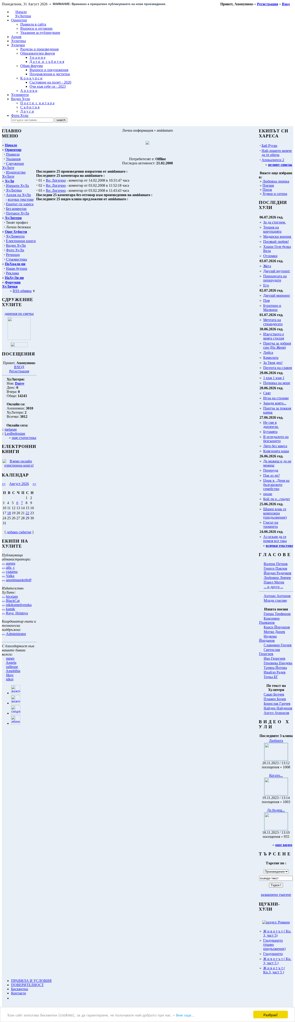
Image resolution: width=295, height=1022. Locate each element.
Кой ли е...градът (276, 499)
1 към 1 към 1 (273, 378)
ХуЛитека (14, 190)
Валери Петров (276, 564)
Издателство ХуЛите (14, 174)
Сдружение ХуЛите (13, 166)
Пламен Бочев (275, 699)
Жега (267, 266)
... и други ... (273, 587)
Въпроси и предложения (49, 70)
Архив (16, 37)
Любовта (276, 741)
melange (11, 429)
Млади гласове (275, 600)
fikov (10, 675)
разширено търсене (276, 895)
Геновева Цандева (278, 663)
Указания (13, 159)
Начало (21, 12)
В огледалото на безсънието (276, 439)
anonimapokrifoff (18, 580)
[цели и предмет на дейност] (19, 339)
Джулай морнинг (276, 295)
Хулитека (18, 41)
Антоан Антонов (277, 596)
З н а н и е (37, 57)
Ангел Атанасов (276, 713)
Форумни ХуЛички (11, 284)
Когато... (276, 775)
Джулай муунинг (276, 271)
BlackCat (13, 601)
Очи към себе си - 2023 (48, 86)
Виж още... (185, 1015)
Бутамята (270, 432)
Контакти (18, 993)
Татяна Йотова (275, 668)
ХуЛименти (15, 236)
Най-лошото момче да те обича (277, 153)
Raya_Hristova (17, 613)
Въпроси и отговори (36, 28)
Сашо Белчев (274, 694)
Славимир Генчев (278, 645)
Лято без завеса (275, 446)
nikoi (9, 679)
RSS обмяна (22, 291)
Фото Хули (19, 115)
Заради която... (274, 403)
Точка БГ (271, 677)
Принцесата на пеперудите (275, 278)
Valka (10, 576)
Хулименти (20, 95)
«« (4, 484)
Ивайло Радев (275, 672)
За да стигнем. (274, 222)
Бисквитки (19, 989)
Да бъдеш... (276, 810)
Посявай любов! (276, 242)
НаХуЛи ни (14, 278)
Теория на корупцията (272, 229)
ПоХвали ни (15, 264)
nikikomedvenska (19, 605)
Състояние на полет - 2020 (50, 82)
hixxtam (12, 596)
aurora (10, 563)
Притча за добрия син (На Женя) (277, 345)
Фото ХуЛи (15, 250)
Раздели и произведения (39, 49)
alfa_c (10, 567)
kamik (10, 609)
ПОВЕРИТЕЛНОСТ (27, 985)
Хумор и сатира (275, 194)
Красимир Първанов (269, 620)
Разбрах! (270, 1014)
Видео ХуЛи (16, 245)
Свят (267, 393)
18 (9, 513)
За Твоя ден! (273, 363)
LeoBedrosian (15, 434)
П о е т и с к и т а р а (37, 103)
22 (27, 513)
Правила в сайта (33, 24)
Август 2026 (19, 484)
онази (267, 494)
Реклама (12, 273)
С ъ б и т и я (29, 107)
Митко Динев (274, 632)
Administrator (16, 634)
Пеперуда (270, 470)
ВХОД (19, 367)
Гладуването (273, 954)
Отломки (270, 256)
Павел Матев (274, 582)
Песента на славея (277, 368)
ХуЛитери (23, 16)
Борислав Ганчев (277, 704)
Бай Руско (269, 146)
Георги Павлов (275, 568)
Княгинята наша (276, 451)
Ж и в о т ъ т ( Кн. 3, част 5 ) (277, 961)
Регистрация (19, 371)
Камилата (270, 358)
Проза (267, 190)
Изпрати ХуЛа (17, 186)
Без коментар (16, 209)
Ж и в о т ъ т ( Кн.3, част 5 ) (274, 970)
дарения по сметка (19, 314)
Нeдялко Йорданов (268, 638)
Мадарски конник (277, 236)
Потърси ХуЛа (17, 213)
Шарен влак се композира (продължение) (275, 513)
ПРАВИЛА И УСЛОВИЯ (31, 981)
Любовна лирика (276, 181)
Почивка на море (276, 383)
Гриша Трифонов (277, 614)
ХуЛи (9, 181)
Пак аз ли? (271, 475)
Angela (11, 663)
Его (266, 285)
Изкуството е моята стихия (273, 336)
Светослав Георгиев (269, 652)
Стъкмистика (16, 259)
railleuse (12, 667)
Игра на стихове (276, 398)
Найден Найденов (278, 708)
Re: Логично (56, 180)
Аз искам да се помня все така (275, 539)
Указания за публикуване (40, 33)
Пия (266, 300)
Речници (13, 255)
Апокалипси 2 (273, 160)
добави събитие (19, 532)
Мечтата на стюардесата (273, 322)
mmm (10, 658)
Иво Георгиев (274, 658)
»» (34, 484)
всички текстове (21, 199)
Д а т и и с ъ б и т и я (47, 62)
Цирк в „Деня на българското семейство (276, 485)
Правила (13, 154)
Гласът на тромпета (270, 524)
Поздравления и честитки (50, 74)
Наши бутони (16, 268)
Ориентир (13, 150)
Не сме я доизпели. (271, 425)
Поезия (268, 185)
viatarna (12, 572)
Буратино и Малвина (272, 308)
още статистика (24, 438)
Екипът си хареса (19, 204)
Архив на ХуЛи (18, 195)
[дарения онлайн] (19, 346)
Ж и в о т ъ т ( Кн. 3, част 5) (277, 933)
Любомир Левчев (277, 578)
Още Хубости (16, 232)
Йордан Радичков (277, 573)
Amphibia (13, 671)
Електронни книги (21, 241)
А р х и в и (28, 91)
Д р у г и (27, 111)
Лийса (268, 352)
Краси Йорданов (277, 627)
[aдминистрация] (12, 998)
